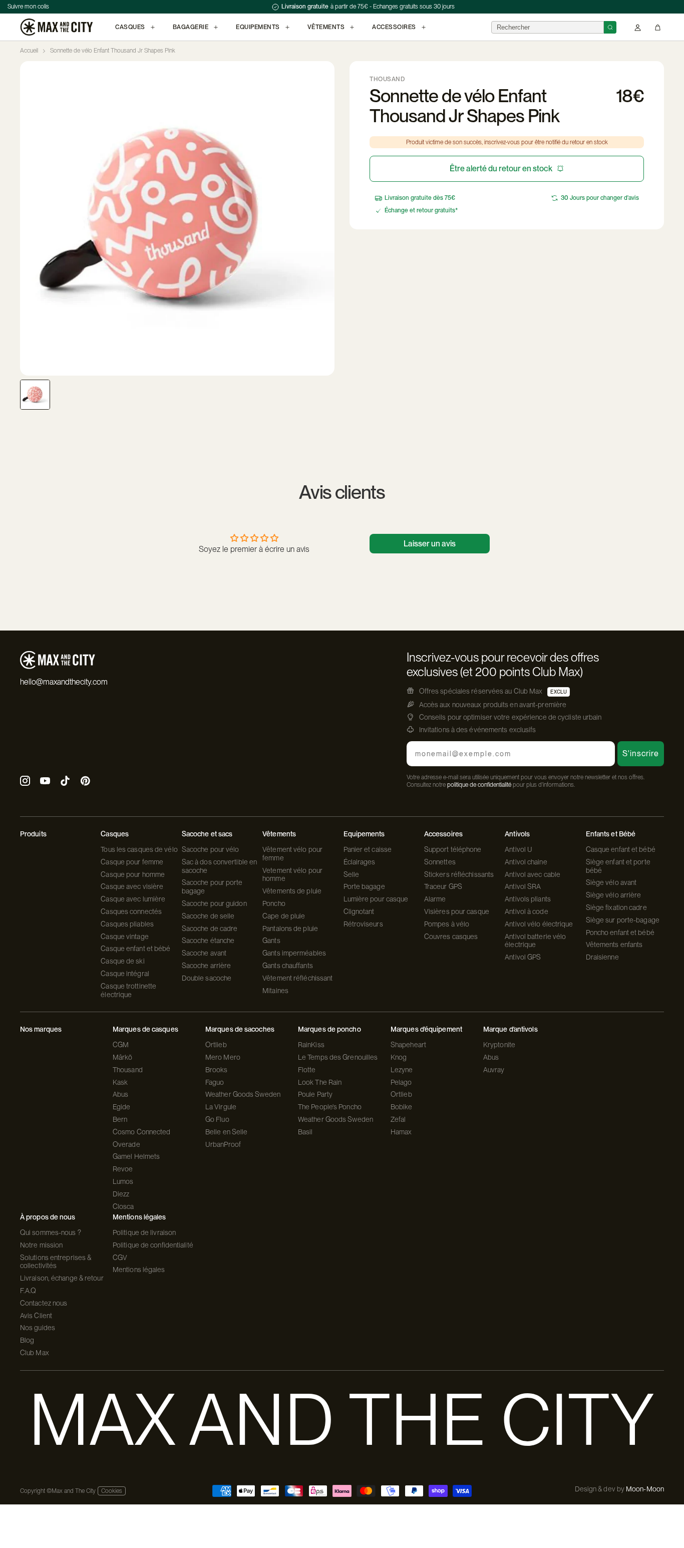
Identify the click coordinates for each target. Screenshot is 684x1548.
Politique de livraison (144, 1232)
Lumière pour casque (376, 899)
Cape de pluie (283, 916)
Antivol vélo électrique (539, 924)
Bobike (402, 1107)
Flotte (307, 1070)
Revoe (123, 1169)
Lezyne (402, 1070)
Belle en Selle (226, 1132)
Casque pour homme (133, 874)
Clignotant (359, 911)
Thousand (128, 1070)
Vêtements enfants (614, 945)
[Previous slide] (28, 218)
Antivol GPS (523, 957)
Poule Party (315, 1094)
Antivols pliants (528, 899)
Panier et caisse (368, 849)
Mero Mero (222, 1057)
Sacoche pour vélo (210, 849)
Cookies (111, 1490)
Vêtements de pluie (291, 891)
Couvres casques (451, 937)
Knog (399, 1057)
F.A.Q (28, 1291)
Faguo (214, 1082)
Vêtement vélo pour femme (292, 853)
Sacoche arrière (206, 966)
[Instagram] (25, 782)
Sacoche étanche (208, 941)
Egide (122, 1107)
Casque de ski (122, 961)
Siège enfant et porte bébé (618, 866)
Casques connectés (131, 911)
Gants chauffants (287, 966)
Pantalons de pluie (290, 928)
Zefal (398, 1119)
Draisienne (602, 957)
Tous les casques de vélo (139, 849)
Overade (126, 1144)
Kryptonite (499, 1045)
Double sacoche (206, 978)
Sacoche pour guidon (214, 903)
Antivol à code (526, 911)
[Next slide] (326, 218)
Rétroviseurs (363, 924)
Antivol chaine (526, 862)
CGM (121, 1045)
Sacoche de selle (208, 916)
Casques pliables (127, 924)
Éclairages (360, 862)
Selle (352, 874)
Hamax (401, 1132)
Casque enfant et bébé (135, 949)
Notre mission (41, 1245)
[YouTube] (45, 782)
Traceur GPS (443, 886)
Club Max (34, 1353)
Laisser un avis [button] (430, 543)
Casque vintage (124, 937)
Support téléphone (453, 849)
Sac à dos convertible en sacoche (219, 866)
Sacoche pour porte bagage (212, 886)
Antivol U (518, 849)
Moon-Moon (645, 1489)
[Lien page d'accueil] (56, 27)
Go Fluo (217, 1119)
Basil (305, 1132)
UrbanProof (223, 1144)
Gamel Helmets (136, 1156)
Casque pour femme (132, 862)
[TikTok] (65, 782)
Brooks (216, 1070)
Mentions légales (139, 1270)
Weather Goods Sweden (242, 1094)
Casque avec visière (132, 886)
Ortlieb (216, 1045)
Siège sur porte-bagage (622, 920)
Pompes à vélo (446, 924)
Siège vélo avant (611, 882)
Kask (120, 1082)
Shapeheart (408, 1045)
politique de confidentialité (479, 784)
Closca (123, 1206)
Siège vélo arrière (613, 895)
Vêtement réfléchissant (297, 978)
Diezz (121, 1194)
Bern (120, 1119)
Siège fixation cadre (616, 907)
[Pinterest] (85, 782)
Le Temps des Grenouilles (338, 1057)
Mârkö (123, 1057)
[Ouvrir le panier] (657, 27)
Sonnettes (440, 862)
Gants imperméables (294, 953)
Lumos (123, 1181)
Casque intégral (125, 974)
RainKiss (311, 1045)
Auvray (494, 1070)
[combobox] (547, 27)
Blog (27, 1340)
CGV (120, 1258)
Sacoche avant (204, 953)
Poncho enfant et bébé (620, 932)
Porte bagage (364, 886)
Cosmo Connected (142, 1132)
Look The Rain (319, 1082)
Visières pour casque (456, 911)
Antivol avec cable (532, 874)
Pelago (401, 1082)
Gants (271, 941)
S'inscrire (640, 753)
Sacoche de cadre (210, 928)
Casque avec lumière (133, 899)
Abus (120, 1094)
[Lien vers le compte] (637, 27)
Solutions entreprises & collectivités (55, 1262)
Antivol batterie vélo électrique (535, 941)
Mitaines (275, 991)
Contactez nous (43, 1303)
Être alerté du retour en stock (501, 168)
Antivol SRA (523, 886)
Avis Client (36, 1316)
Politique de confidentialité (153, 1245)
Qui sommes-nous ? (50, 1232)
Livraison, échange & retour (62, 1278)
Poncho (273, 903)
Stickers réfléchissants (459, 874)
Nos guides (37, 1328)
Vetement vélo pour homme (292, 874)
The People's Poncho (330, 1107)
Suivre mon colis (28, 6)
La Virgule (220, 1107)
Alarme (435, 899)
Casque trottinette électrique (128, 990)
